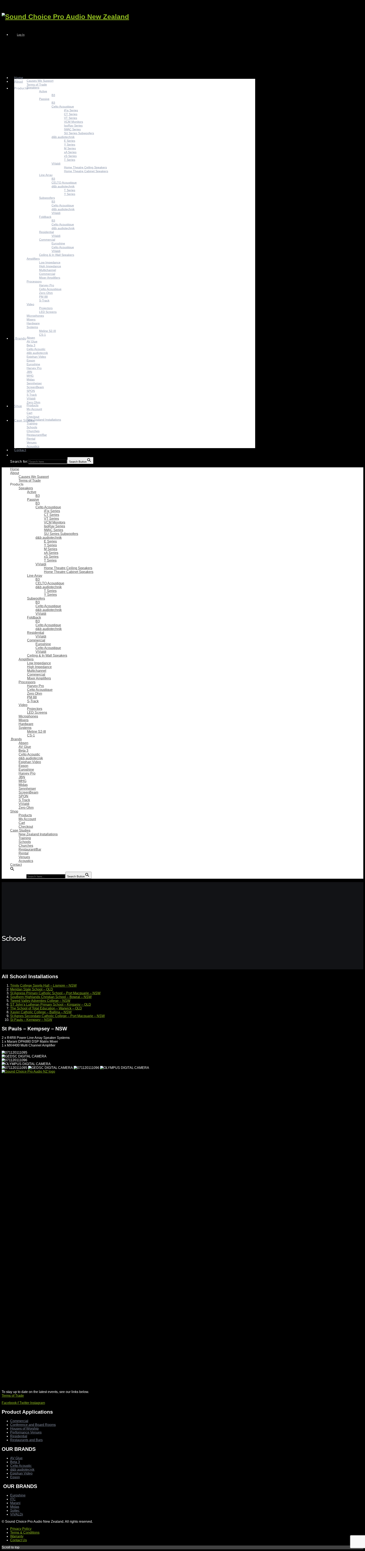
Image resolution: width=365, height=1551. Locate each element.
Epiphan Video (21, 1473)
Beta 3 (15, 1462)
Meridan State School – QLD (31, 989)
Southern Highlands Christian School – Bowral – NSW (51, 997)
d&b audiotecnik (22, 1469)
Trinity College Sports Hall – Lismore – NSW (43, 985)
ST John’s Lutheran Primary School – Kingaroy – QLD (50, 1004)
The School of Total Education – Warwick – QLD (46, 1008)
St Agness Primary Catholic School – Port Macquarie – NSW (55, 993)
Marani (15, 1503)
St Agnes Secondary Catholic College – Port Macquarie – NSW (57, 1016)
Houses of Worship (24, 1428)
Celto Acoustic (21, 1466)
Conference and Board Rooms (33, 1425)
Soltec (15, 1510)
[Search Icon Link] (16, 455)
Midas (14, 1507)
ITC (13, 1499)
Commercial (19, 1421)
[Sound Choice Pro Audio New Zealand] (65, 16)
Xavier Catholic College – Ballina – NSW (41, 1012)
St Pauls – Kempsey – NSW (31, 1020)
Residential (18, 1436)
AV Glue (16, 1458)
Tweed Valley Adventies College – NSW (40, 1001)
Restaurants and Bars (26, 1440)
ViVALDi (16, 1514)
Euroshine (18, 1495)
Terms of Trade (13, 1395)
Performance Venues (26, 1432)
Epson (15, 1477)
